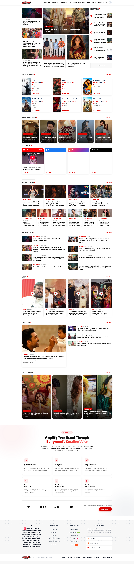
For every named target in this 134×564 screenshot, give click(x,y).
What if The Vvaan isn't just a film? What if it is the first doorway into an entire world (77, 65)
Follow (71, 172)
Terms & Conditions (87, 557)
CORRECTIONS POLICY (54, 541)
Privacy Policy (77, 557)
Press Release (73, 2)
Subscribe (26, 172)
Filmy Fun (93, 2)
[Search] (106, 2)
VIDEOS (73, 545)
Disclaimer (96, 557)
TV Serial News (63, 2)
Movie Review (81, 2)
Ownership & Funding (107, 557)
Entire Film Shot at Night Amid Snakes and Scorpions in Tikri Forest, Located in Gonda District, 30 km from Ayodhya (54, 65)
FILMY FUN (74, 548)
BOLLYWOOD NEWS (74, 529)
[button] (110, 2)
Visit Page (49, 172)
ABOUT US (54, 529)
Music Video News (53, 2)
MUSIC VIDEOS (74, 535)
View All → (109, 74)
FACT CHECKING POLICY (54, 538)
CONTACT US (54, 532)
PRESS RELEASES (74, 541)
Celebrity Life (100, 2)
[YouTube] (71, 557)
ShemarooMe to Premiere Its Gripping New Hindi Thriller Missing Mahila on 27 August (99, 58)
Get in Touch (104, 509)
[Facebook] (68, 557)
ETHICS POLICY (54, 545)
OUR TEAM (54, 535)
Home (45, 2)
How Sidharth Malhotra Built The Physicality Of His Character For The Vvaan (31, 23)
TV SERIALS (73, 538)
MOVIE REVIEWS (73, 532)
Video (88, 2)
